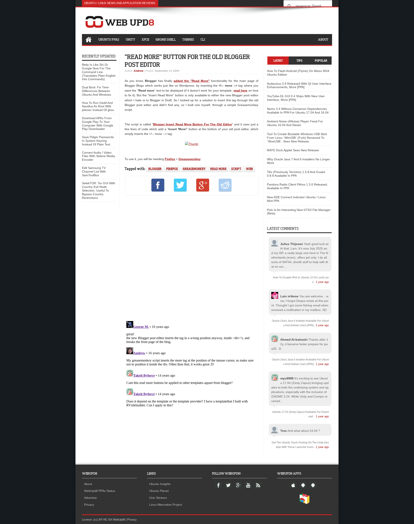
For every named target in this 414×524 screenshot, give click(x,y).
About (323, 39)
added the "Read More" (192, 81)
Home (88, 39)
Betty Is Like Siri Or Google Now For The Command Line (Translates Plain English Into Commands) (99, 72)
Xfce (145, 39)
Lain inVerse (289, 296)
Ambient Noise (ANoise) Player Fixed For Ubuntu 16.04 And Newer (295, 123)
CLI (203, 39)
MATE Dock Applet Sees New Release (293, 150)
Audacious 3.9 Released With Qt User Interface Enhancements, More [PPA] (299, 85)
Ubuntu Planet (159, 491)
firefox (172, 169)
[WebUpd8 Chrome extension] (304, 503)
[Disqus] (191, 257)
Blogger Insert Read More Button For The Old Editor (192, 124)
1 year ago (322, 282)
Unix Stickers (158, 497)
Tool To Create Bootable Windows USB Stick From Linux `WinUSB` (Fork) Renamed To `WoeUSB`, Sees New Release (297, 137)
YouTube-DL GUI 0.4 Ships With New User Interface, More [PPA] (296, 97)
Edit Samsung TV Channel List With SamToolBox (94, 171)
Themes (188, 39)
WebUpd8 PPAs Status (99, 491)
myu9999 (286, 378)
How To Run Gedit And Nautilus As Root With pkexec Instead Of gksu (98, 106)
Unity (130, 39)
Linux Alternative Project (165, 504)
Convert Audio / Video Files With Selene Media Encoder (98, 156)
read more (218, 169)
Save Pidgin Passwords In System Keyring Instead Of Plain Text (98, 140)
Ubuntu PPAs (108, 39)
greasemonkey (194, 169)
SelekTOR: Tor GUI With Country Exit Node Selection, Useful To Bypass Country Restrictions (98, 190)
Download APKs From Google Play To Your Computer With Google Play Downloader (97, 123)
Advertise (90, 497)
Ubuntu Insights (160, 484)
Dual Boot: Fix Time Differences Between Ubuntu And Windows (96, 91)
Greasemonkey (190, 159)
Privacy (89, 504)
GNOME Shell (165, 39)
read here (240, 90)
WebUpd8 (119, 519)
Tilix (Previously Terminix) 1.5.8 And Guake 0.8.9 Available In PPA (296, 173)
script (236, 169)
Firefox (170, 159)
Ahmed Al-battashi (293, 339)
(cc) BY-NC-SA (102, 519)
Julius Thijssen (291, 244)
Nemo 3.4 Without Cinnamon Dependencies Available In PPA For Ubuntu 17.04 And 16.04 (298, 110)
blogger (155, 169)
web (249, 169)
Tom (283, 430)
